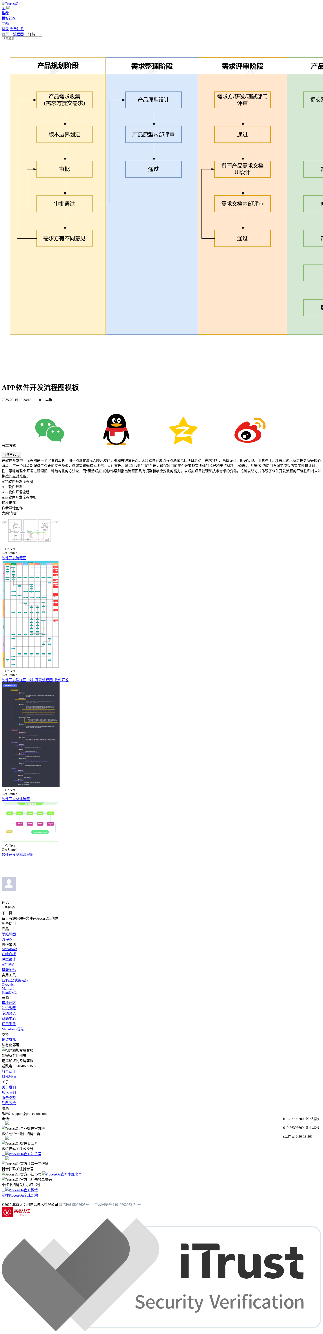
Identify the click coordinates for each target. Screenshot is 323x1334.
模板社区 (9, 18)
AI (3, 8)
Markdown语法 (13, 1029)
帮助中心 (9, 1019)
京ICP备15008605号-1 (75, 1204)
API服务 (8, 964)
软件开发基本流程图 (17, 855)
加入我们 (9, 1092)
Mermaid (8, 988)
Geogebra (8, 984)
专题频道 (9, 1013)
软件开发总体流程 (16, 799)
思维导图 (9, 934)
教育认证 (9, 1071)
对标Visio (9, 1077)
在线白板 (9, 954)
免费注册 (17, 29)
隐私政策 (9, 1103)
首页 (6, 34)
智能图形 (9, 970)
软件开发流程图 (14, 558)
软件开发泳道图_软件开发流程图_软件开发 (35, 680)
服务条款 (9, 1098)
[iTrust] (161, 1330)
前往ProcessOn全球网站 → (22, 1195)
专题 (5, 24)
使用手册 (9, 1024)
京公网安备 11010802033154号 (117, 1204)
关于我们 (9, 1087)
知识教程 (9, 1008)
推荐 (5, 13)
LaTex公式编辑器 (15, 980)
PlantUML (9, 992)
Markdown (9, 949)
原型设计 (9, 959)
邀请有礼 (9, 1040)
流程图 (18, 34)
